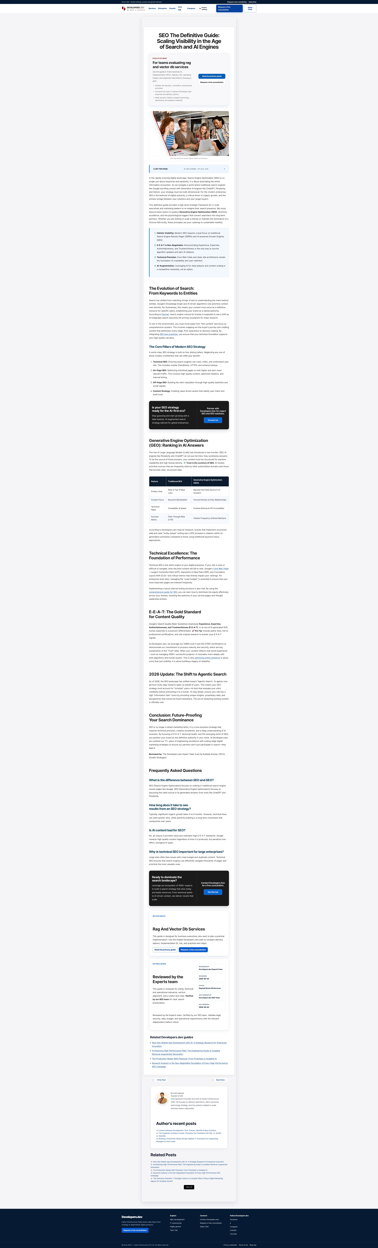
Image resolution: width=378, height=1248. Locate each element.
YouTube (233, 1234)
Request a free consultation (237, 2)
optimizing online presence (207, 658)
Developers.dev (132, 1217)
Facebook (234, 1220)
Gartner (165, 314)
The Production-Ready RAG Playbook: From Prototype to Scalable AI (184, 1058)
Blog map (253, 1245)
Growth (172, 8)
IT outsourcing (175, 1223)
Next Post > (220, 1080)
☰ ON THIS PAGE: (180, 169)
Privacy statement (230, 1245)
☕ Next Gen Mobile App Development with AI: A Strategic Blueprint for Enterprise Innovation (187, 1162)
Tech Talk (180, 8)
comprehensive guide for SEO (163, 592)
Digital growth (175, 1227)
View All (189, 1187)
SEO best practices (169, 334)
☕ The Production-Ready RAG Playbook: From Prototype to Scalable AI (179, 1170)
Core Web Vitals (221, 568)
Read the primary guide (212, 76)
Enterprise (162, 8)
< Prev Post (161, 1080)
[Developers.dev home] (134, 9)
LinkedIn (233, 1230)
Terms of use (243, 1245)
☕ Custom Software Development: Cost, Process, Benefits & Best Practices (186, 1130)
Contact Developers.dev (209, 1220)
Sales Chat (252, 2)
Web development (177, 1220)
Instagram (234, 1227)
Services (152, 8)
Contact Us (213, 420)
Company (191, 8)
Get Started (213, 892)
